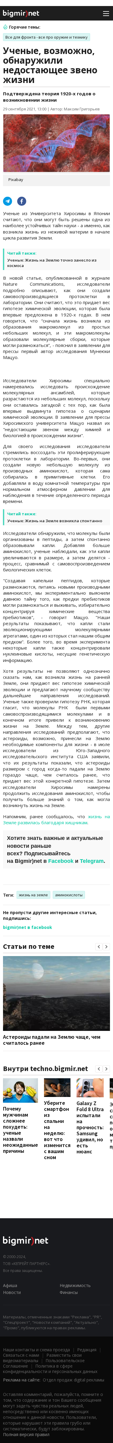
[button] (98, 946)
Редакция (86, 1349)
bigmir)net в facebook (27, 927)
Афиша (10, 1285)
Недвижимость (75, 1285)
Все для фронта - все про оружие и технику (46, 37)
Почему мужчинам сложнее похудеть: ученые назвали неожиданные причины (20, 1129)
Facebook (61, 861)
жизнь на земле (33, 895)
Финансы (69, 1292)
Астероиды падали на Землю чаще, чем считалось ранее (51, 1039)
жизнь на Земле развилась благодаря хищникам (56, 819)
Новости (12, 1292)
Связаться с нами (21, 1355)
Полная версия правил (26, 1434)
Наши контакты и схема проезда (36, 1349)
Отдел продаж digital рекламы (73, 1380)
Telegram (92, 861)
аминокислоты (69, 895)
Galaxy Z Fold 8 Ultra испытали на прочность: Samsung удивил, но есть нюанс (90, 1127)
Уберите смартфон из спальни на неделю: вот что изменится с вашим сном (57, 1130)
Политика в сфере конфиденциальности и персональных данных (50, 1368)
